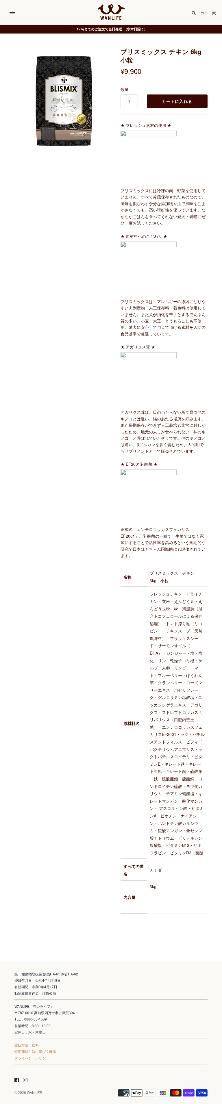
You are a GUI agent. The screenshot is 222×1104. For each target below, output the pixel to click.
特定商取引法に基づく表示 (35, 1051)
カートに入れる (177, 101)
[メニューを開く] (12, 12)
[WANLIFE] (111, 12)
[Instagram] (25, 1080)
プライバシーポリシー (31, 1057)
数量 (125, 89)
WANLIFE (34, 1092)
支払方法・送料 (26, 1044)
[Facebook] (16, 1080)
